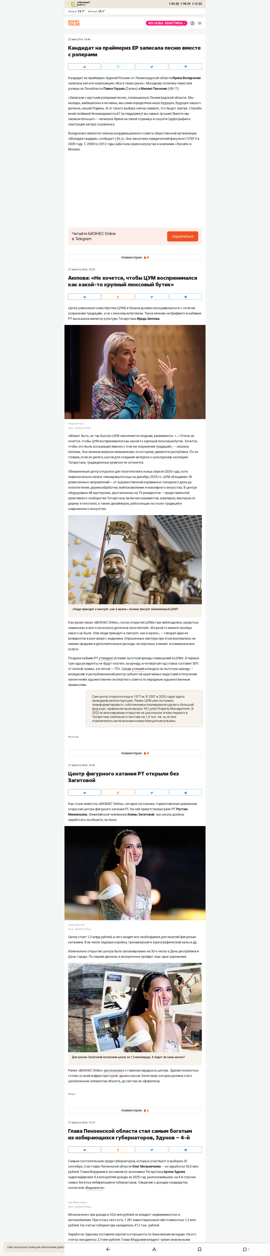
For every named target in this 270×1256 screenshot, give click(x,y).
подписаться (182, 236)
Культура (73, 737)
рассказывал (114, 1070)
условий (138, 669)
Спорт (71, 1094)
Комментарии (135, 257)
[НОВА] (166, 23)
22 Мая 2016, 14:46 (79, 39)
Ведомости (94, 1188)
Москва (92, 11)
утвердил (106, 658)
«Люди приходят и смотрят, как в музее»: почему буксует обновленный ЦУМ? (125, 609)
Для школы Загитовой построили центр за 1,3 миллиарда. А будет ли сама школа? (128, 1057)
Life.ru (119, 138)
